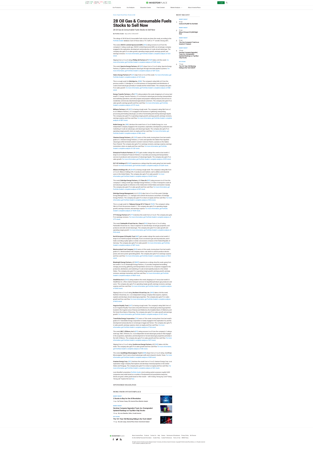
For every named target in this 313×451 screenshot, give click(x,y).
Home (114, 15)
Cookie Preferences (166, 438)
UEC (130, 361)
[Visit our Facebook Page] (113, 439)
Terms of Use (176, 438)
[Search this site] (226, 2)
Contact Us (153, 435)
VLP (133, 75)
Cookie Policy (156, 438)
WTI (136, 331)
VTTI (132, 215)
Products (146, 435)
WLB (135, 249)
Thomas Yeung (123, 401)
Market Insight (117, 396)
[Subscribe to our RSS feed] (121, 439)
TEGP (152, 204)
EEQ (140, 193)
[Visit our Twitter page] (117, 439)
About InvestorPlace (194, 7)
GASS (127, 279)
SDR (144, 353)
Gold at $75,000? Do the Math (188, 24)
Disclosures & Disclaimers (173, 435)
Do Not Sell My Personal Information (142, 438)
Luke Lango (123, 421)
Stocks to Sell (131, 15)
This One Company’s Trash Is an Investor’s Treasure (189, 43)
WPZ (130, 109)
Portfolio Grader (119, 33)
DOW (87, 2)
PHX (145, 223)
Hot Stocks (116, 416)
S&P (105, 2)
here (132, 379)
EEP (148, 180)
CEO (145, 45)
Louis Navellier (124, 413)
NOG (152, 292)
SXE (156, 344)
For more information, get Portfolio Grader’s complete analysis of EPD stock (146, 159)
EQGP (129, 163)
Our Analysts (130, 7)
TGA (136, 318)
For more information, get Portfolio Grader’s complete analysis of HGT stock (142, 314)
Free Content (161, 7)
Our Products (117, 7)
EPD (137, 152)
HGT (130, 305)
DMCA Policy (185, 438)
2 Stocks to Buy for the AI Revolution (127, 398)
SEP (141, 66)
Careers (163, 435)
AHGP (133, 170)
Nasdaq (97, 2)
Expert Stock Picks (122, 15)
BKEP (137, 262)
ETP (136, 94)
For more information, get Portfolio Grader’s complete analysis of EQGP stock (143, 165)
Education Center (145, 7)
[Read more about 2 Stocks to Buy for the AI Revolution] (166, 399)
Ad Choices (193, 435)
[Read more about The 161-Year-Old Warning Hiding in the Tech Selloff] (166, 420)
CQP (135, 137)
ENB (140, 81)
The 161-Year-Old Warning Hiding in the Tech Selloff (132, 419)
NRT (137, 236)
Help (159, 435)
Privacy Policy (185, 435)
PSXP (150, 60)
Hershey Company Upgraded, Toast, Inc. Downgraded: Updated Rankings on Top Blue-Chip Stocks (189, 55)
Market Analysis (175, 7)
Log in (221, 2)
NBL (127, 124)
